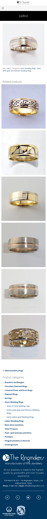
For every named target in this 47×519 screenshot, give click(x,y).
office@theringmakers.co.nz (34, 486)
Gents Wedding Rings (28, 68)
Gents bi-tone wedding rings (18, 406)
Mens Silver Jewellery (14, 425)
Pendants (9, 437)
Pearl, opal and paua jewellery (18, 433)
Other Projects (11, 429)
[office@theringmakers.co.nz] (29, 497)
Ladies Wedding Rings (14, 421)
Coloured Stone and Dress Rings (18, 390)
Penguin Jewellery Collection (17, 441)
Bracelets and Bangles (14, 382)
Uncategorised (11, 444)
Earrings (8, 398)
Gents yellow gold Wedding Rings (20, 417)
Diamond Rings (11, 394)
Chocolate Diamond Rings (16, 386)
